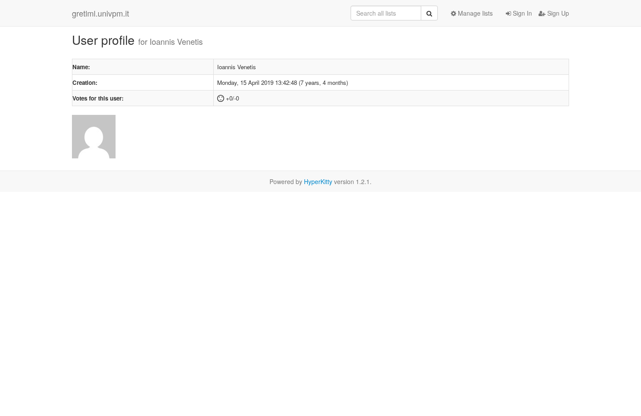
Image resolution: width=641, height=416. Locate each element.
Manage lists (474, 13)
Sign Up (557, 13)
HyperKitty (318, 181)
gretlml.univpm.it (100, 13)
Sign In (521, 13)
